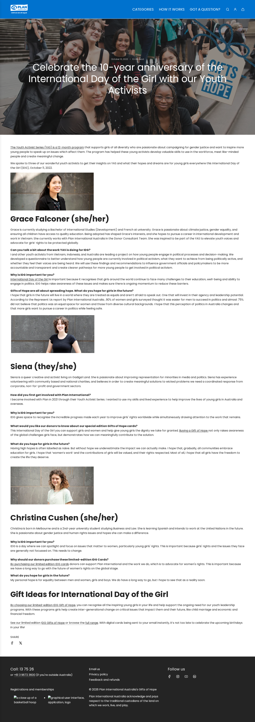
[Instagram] (178, 676)
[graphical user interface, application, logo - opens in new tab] (67, 700)
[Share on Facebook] (12, 643)
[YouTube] (186, 676)
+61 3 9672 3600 (24, 675)
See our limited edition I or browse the (54, 623)
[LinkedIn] (194, 676)
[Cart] (243, 9)
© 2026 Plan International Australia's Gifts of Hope (123, 689)
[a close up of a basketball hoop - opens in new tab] (29, 700)
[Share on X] (20, 643)
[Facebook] (169, 676)
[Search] (227, 9)
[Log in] (235, 9)
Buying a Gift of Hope (193, 431)
